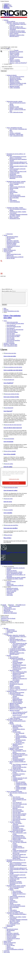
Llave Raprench (11, 328)
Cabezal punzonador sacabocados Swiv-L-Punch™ (17, 169)
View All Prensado (14, 656)
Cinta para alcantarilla (18, 702)
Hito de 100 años (11, 258)
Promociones (10, 233)
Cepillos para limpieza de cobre (20, 850)
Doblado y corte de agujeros (16, 108)
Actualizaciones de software (13, 246)
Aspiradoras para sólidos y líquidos (15, 207)
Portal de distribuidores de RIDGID (15, 257)
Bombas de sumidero (17, 892)
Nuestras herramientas (9, 566)
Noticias (8, 252)
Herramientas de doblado (18, 826)
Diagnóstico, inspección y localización (16, 568)
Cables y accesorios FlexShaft (20, 716)
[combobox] (7, 50)
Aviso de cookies (8, 607)
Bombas (11, 185)
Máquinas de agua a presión (16, 84)
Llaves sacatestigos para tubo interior (15, 323)
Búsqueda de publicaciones (13, 242)
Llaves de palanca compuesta (13, 335)
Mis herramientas (8, 14)
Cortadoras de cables (14, 172)
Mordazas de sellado (14, 670)
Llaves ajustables (11, 339)
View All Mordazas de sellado (20, 671)
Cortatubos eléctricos (17, 779)
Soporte (5, 235)
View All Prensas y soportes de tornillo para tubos (20, 765)
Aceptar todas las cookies (14, 482)
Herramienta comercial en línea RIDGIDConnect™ (17, 653)
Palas (11, 199)
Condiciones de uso (8, 611)
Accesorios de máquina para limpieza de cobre (19, 855)
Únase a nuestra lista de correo (14, 254)
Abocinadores (16, 827)
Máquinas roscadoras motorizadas (17, 727)
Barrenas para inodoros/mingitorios (17, 698)
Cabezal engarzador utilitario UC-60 (18, 162)
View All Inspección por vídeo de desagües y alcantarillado (20, 644)
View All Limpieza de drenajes (17, 76)
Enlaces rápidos (7, 587)
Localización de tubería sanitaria (17, 648)
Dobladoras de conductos (16, 175)
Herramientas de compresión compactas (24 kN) (19, 668)
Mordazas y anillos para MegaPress (18, 689)
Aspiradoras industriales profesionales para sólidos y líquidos (18, 215)
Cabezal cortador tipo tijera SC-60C (18, 171)
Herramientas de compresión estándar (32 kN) (19, 665)
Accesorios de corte (14, 682)
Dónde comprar (7, 248)
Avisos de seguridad (11, 244)
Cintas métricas (13, 200)
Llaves (11, 131)
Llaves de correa (10, 337)
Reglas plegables (13, 192)
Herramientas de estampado (19, 830)
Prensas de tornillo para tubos (19, 767)
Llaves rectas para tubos (12, 322)
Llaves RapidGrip (11, 325)
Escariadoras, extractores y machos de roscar (19, 774)
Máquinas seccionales (15, 82)
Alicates (11, 193)
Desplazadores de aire (15, 218)
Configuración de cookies (10, 609)
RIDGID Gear (10, 255)
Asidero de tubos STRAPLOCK (17, 186)
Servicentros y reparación (13, 240)
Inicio (5, 308)
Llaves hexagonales (11, 331)
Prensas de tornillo (14, 188)
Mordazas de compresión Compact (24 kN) (18, 676)
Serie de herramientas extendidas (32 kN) (18, 663)
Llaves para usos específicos (13, 340)
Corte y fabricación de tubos (16, 112)
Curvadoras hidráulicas (18, 760)
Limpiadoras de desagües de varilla (18, 83)
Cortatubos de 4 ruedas (21, 783)
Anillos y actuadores (14, 681)
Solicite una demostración (10, 250)
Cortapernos (12, 191)
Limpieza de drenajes (12, 75)
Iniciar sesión (10, 595)
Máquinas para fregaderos (16, 79)
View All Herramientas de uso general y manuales (17, 183)
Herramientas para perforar (19, 753)
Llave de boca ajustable (12, 332)
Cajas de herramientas (15, 201)
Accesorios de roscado (18, 746)
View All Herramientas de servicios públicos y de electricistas (18, 157)
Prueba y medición (14, 651)
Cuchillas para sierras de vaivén (20, 754)
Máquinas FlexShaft (15, 86)
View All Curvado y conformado (17, 824)
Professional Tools (8, 6)
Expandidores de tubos (18, 828)
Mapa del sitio (7, 610)
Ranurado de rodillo (14, 106)
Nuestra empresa (7, 580)
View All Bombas (17, 891)
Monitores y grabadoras (18, 646)
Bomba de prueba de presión (19, 838)
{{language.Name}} (8, 68)
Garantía (9, 239)
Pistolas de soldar (17, 839)
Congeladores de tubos (18, 835)
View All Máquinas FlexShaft (20, 712)
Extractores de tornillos (15, 195)
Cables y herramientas (15, 87)
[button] (14, 1)
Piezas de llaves (10, 341)
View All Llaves (16, 796)
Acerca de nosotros (8, 251)
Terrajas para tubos (20, 742)
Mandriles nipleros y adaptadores (17, 744)
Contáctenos (9, 247)
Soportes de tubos (17, 768)
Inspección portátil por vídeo (16, 639)
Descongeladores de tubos (19, 836)
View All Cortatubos (20, 782)
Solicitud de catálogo (11, 243)
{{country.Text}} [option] (8, 64)
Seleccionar (3, 71)
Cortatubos (15, 780)
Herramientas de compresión (16, 658)
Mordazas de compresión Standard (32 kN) (18, 673)
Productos (6, 633)
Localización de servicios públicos (18, 650)
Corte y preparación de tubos (16, 135)
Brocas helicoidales (14, 197)
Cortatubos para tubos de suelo (20, 778)
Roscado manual (16, 731)
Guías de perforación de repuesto (17, 196)
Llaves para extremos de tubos (14, 326)
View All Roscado (17, 725)
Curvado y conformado (15, 133)
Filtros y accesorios (14, 217)
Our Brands (6, 7)
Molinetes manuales (17, 700)
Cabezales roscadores (21, 735)
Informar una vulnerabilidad (10, 613)
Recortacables (13, 174)
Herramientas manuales (15, 78)
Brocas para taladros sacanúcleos (17, 757)
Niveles (11, 189)
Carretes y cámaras (17, 647)
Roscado (12, 105)
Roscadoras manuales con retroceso (21, 740)
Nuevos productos (11, 925)
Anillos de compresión (15, 688)
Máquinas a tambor (14, 80)
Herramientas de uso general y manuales (16, 181)
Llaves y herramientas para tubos (14, 127)
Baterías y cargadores (15, 686)
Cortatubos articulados (21, 787)
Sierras (14, 776)
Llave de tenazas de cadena (13, 336)
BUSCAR (4, 304)
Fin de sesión (7, 17)
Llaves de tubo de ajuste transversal (15, 329)
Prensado (9, 569)
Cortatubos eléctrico (17, 846)
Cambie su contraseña (9, 15)
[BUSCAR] (13, 298)
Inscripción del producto (12, 236)
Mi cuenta (6, 13)
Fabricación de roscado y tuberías (14, 101)
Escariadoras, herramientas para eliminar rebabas (20, 857)
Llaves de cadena (11, 333)
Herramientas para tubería (19, 759)
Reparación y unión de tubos (16, 134)
